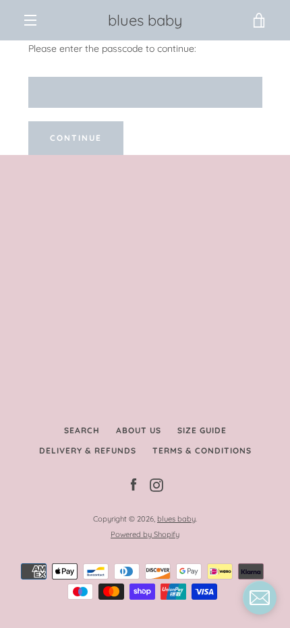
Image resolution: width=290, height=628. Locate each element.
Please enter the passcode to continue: (112, 48)
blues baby (145, 20)
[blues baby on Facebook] (133, 484)
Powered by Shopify (145, 534)
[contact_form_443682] (260, 598)
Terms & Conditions (202, 450)
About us (138, 430)
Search (82, 430)
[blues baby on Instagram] (156, 484)
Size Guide (202, 430)
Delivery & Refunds (87, 450)
